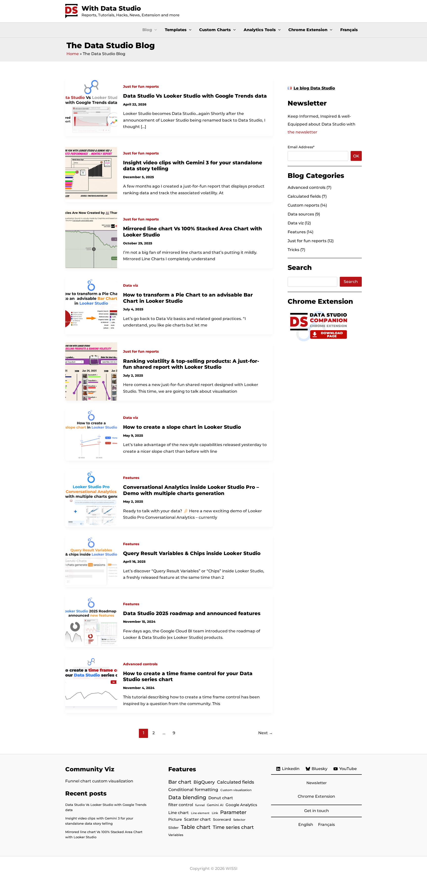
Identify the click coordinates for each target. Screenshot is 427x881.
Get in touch (316, 810)
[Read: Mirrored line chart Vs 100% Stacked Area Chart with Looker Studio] (91, 238)
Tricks (293, 249)
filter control (180, 804)
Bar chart (179, 782)
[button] (154, 29)
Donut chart (220, 797)
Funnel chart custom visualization (99, 781)
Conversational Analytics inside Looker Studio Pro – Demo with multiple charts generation (191, 490)
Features (131, 477)
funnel (200, 805)
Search (351, 281)
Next (265, 733)
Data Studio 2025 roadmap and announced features (191, 613)
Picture (175, 819)
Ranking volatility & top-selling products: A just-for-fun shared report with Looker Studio (191, 364)
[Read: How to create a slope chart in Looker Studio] (91, 434)
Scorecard (222, 819)
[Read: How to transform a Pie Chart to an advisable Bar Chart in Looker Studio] (91, 305)
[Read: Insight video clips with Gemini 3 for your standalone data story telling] (91, 173)
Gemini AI (215, 805)
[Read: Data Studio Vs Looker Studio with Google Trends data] (91, 106)
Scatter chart (197, 819)
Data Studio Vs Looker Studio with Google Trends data (195, 96)
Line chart (178, 812)
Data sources (301, 214)
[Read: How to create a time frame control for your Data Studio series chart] (91, 683)
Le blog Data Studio (314, 88)
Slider (173, 828)
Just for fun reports (141, 86)
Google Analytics (241, 804)
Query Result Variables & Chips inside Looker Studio (191, 553)
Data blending (187, 797)
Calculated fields (304, 196)
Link (215, 813)
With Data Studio (111, 8)
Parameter (233, 812)
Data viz (130, 285)
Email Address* (301, 147)
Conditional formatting (193, 789)
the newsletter (302, 132)
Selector (239, 819)
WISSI (231, 868)
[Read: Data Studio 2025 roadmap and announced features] (91, 620)
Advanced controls (140, 664)
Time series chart (233, 827)
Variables (175, 835)
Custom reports (303, 205)
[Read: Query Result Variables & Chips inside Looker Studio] (91, 560)
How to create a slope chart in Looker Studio (182, 427)
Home (72, 53)
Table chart (196, 827)
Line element (200, 813)
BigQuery (204, 782)
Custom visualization (236, 790)
